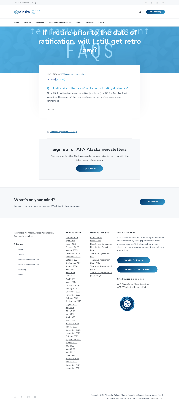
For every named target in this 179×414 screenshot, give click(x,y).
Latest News (96, 237)
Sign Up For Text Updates (137, 269)
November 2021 (73, 368)
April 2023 (70, 317)
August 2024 (71, 266)
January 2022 (71, 361)
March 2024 (71, 282)
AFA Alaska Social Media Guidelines (133, 284)
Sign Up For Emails (133, 260)
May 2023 (70, 314)
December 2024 (73, 253)
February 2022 (72, 358)
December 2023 (73, 291)
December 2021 (73, 365)
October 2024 (72, 260)
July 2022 (70, 346)
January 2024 (71, 288)
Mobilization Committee (28, 264)
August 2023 (71, 304)
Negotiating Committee (28, 259)
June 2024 (70, 272)
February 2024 (72, 285)
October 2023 (72, 298)
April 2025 (70, 240)
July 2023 (70, 307)
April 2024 (70, 279)
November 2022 (73, 333)
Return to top (156, 398)
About (21, 254)
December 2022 (73, 330)
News (20, 274)
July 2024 (70, 269)
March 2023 (71, 320)
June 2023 (70, 311)
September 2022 (73, 339)
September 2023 (73, 301)
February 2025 (72, 247)
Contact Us (152, 201)
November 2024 (73, 256)
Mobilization (95, 240)
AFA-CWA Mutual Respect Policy (132, 287)
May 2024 (70, 275)
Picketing (22, 269)
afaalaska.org (155, 12)
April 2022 (70, 355)
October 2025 (72, 237)
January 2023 (71, 327)
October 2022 (72, 336)
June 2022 (70, 349)
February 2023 (72, 323)
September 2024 (73, 263)
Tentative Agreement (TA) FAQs (63, 132)
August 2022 (71, 342)
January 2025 (71, 250)
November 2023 (73, 295)
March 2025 (71, 244)
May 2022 (70, 352)
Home (20, 249)
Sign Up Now (89, 168)
